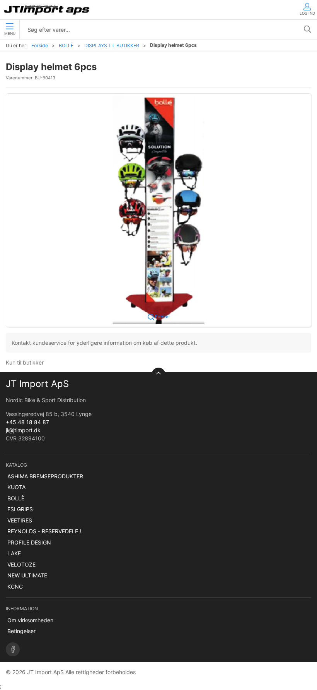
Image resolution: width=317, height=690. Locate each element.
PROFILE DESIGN (29, 542)
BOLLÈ (66, 45)
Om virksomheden (30, 620)
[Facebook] (13, 649)
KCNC (15, 586)
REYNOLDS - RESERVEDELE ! (44, 531)
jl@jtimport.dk (23, 430)
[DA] (47, 9)
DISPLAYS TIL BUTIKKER (111, 45)
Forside (39, 45)
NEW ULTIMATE (27, 575)
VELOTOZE (21, 564)
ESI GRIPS (20, 509)
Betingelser (21, 631)
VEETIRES (19, 520)
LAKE (14, 553)
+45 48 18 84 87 (27, 422)
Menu (9, 33)
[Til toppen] (158, 375)
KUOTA (16, 487)
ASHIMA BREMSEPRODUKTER (45, 476)
